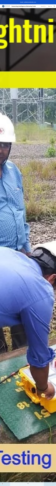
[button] (54, 6)
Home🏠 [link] (43, 6)
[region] (28, 2)
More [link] (49, 6)
